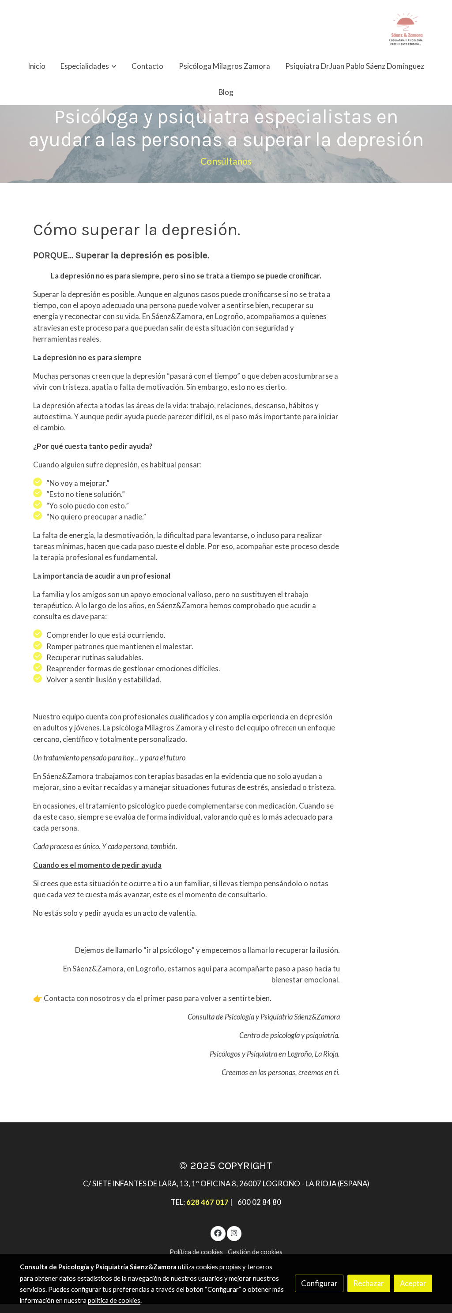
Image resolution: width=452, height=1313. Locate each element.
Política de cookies (196, 1252)
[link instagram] (234, 1232)
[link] (405, 26)
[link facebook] (218, 1232)
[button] (88, 66)
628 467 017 (207, 1202)
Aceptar (413, 1283)
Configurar (319, 1283)
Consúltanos (226, 160)
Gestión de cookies (255, 1252)
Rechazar (368, 1283)
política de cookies (114, 1300)
